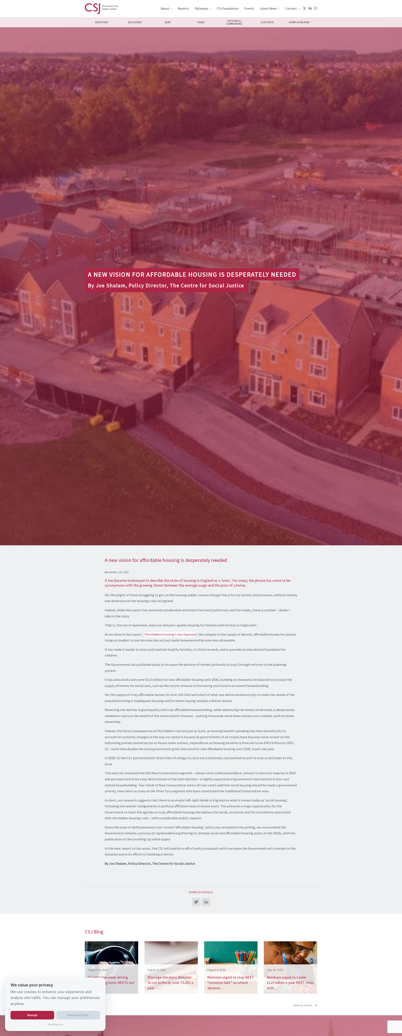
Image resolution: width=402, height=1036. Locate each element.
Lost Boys (267, 22)
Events (249, 8)
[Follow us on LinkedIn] (310, 8)
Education (134, 22)
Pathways (201, 8)
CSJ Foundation (228, 8)
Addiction (101, 22)
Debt (168, 22)
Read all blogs (303, 1005)
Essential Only (78, 1015)
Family (201, 22)
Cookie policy (55, 1024)
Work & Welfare (299, 22)
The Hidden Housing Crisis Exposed (170, 634)
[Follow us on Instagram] (315, 8)
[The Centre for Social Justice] (101, 8)
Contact (291, 8)
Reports (183, 8)
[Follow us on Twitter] (304, 8)
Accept (32, 1015)
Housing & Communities (234, 22)
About (165, 8)
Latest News (268, 8)
